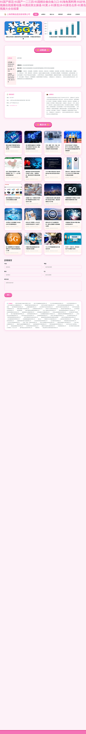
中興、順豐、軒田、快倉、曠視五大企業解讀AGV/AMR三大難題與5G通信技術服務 (53, 147)
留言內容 (6, 279)
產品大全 (52, 14)
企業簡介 (43, 14)
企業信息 (69, 14)
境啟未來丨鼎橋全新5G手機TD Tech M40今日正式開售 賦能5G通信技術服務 (72, 173)
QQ (44, 271)
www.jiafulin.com (13, 105)
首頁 (36, 14)
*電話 (45, 263)
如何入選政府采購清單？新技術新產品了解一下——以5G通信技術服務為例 (13, 173)
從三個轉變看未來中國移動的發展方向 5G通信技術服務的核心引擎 (13, 248)
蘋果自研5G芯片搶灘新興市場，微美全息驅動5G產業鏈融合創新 (53, 224)
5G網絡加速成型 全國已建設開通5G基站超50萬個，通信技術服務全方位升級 (53, 199)
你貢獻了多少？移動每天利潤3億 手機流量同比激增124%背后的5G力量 (33, 199)
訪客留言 (78, 14)
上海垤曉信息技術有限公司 (18, 14)
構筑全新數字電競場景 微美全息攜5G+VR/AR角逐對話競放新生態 (13, 147)
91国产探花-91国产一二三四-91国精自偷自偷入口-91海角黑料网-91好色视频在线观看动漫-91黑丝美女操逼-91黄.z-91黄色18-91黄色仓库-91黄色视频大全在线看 (43, 5)
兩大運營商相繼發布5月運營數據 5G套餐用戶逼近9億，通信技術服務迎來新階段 (33, 147)
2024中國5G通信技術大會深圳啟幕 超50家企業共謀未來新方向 (53, 173)
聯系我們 (60, 14)
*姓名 (5, 263)
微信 (5, 271)
